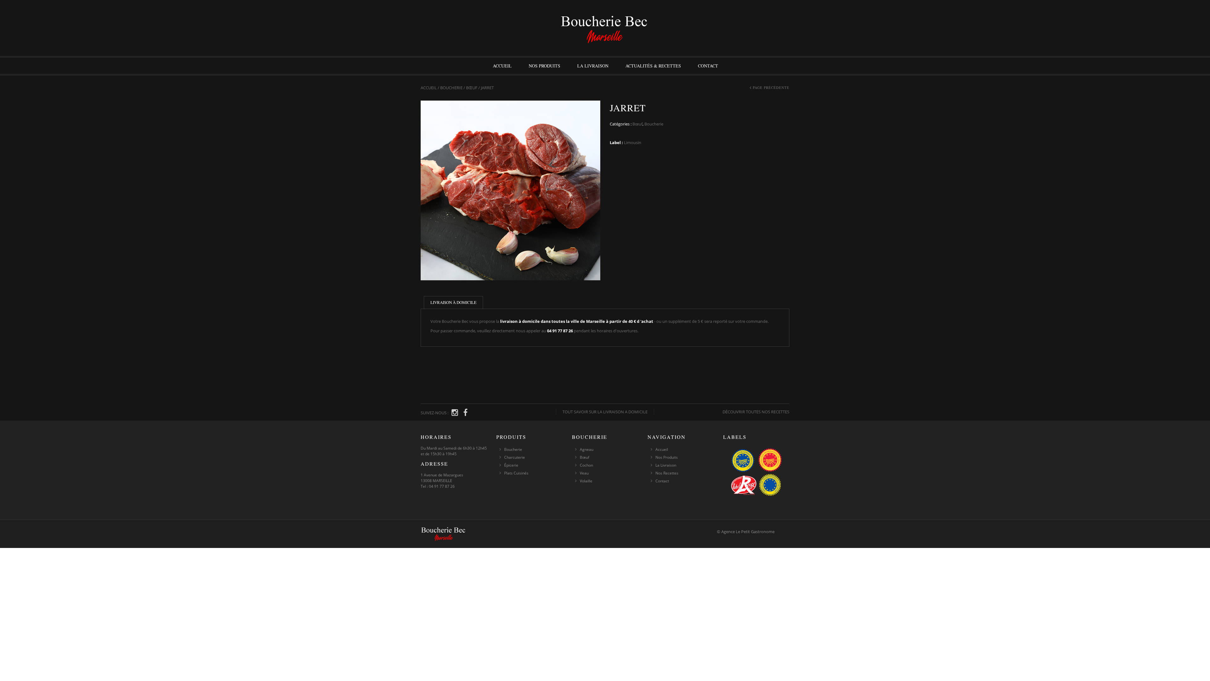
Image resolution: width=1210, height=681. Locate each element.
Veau (584, 473)
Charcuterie (514, 457)
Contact (708, 66)
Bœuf (471, 87)
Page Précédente (771, 87)
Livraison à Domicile (453, 302)
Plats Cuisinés (516, 473)
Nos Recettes (666, 473)
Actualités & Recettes (653, 66)
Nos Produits (544, 66)
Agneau (586, 449)
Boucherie (451, 87)
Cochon (586, 465)
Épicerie (511, 465)
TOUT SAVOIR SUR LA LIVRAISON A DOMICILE (605, 412)
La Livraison (592, 66)
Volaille (586, 481)
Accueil (502, 66)
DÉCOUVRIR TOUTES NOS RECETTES (756, 412)
